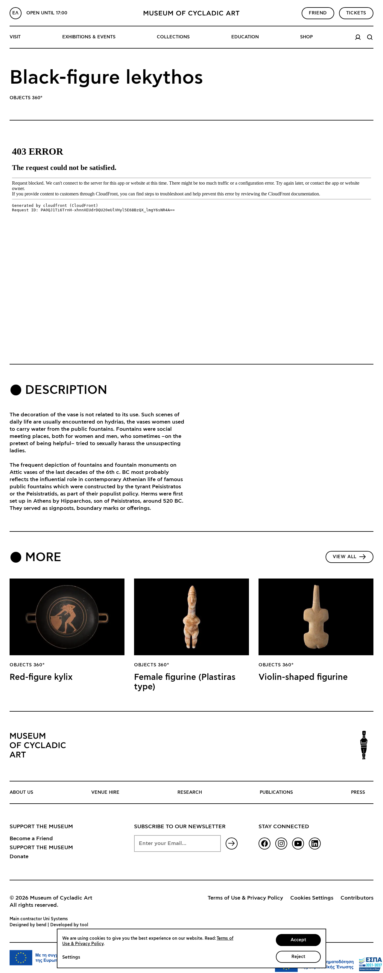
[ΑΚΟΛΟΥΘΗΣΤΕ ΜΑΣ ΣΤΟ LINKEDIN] (315, 844)
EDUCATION (245, 37)
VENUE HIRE (105, 792)
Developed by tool (69, 925)
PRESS (358, 792)
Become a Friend (31, 838)
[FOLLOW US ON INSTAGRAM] (281, 844)
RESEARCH (189, 792)
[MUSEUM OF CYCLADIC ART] (191, 13)
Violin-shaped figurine (303, 677)
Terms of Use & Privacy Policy (245, 898)
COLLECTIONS (173, 37)
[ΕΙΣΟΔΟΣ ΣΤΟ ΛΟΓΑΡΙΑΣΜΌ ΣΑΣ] (357, 37)
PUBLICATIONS (276, 792)
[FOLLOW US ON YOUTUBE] (298, 844)
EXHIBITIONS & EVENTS (88, 37)
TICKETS (356, 13)
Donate (19, 856)
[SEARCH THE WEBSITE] (369, 37)
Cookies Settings (311, 898)
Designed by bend (28, 925)
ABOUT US (21, 792)
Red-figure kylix (41, 677)
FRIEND (318, 13)
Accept (298, 940)
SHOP (306, 37)
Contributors (357, 898)
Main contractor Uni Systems (39, 919)
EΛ (15, 13)
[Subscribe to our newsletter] (232, 844)
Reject (298, 956)
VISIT (15, 37)
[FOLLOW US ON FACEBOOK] (264, 844)
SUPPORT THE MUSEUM (41, 847)
